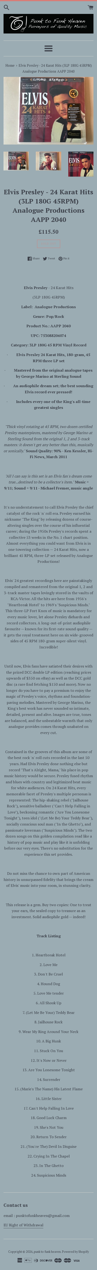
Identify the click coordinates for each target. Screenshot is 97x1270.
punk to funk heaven (47, 1252)
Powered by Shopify (75, 1252)
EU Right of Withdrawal (23, 1225)
